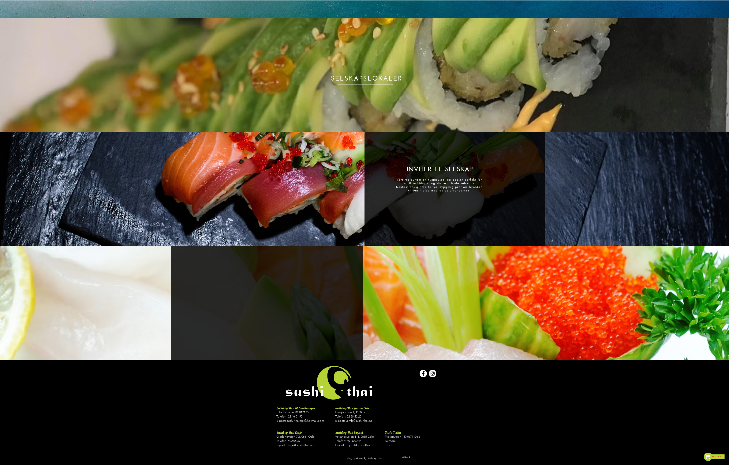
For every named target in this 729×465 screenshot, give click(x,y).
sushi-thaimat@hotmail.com (305, 420)
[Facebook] (423, 373)
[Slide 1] (364, 238)
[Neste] (704, 75)
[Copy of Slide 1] (364, 123)
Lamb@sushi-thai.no (359, 420)
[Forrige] (24, 75)
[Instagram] (432, 373)
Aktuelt (406, 457)
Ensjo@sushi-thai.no (300, 445)
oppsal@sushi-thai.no (360, 445)
